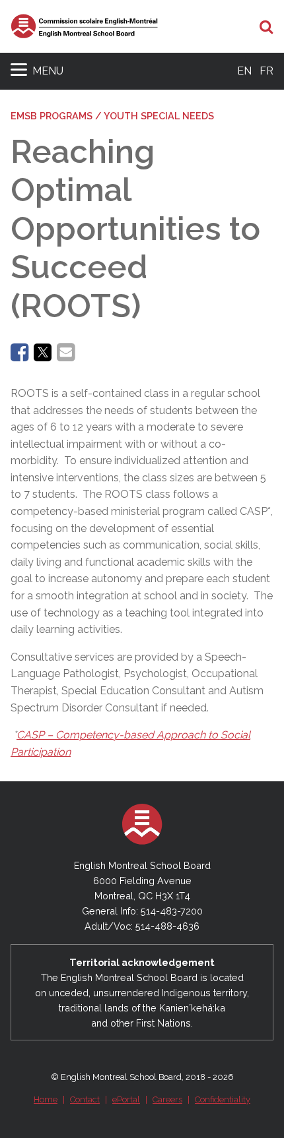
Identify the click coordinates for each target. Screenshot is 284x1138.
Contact (85, 1099)
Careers (167, 1099)
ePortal (126, 1099)
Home (45, 1099)
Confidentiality (222, 1099)
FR (266, 71)
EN (244, 71)
